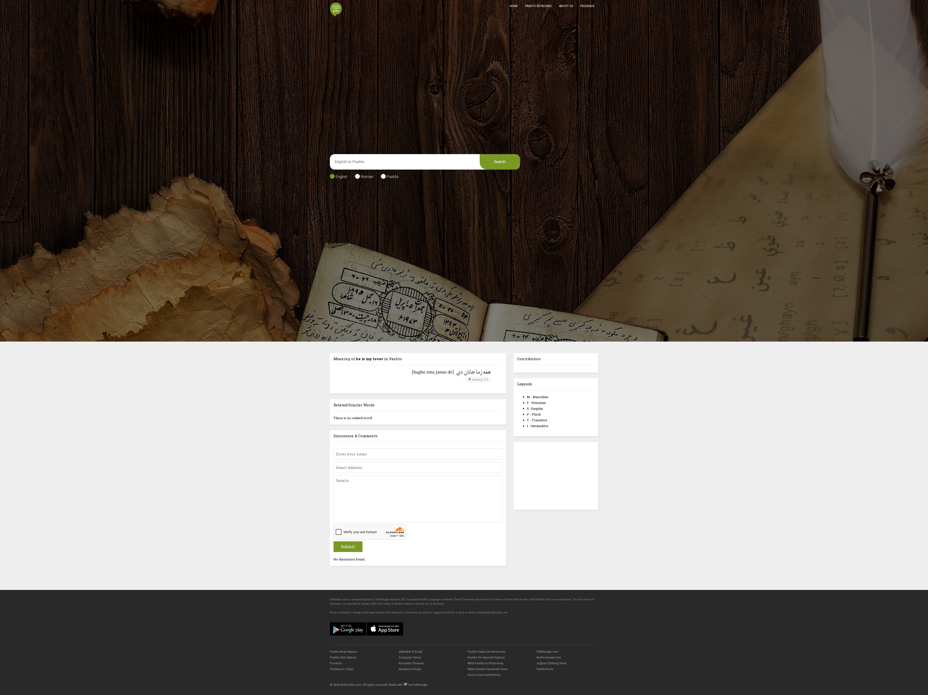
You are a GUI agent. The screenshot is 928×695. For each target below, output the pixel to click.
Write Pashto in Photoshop (485, 663)
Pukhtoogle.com (547, 651)
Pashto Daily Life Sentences (487, 651)
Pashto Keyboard (538, 6)
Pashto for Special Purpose (486, 657)
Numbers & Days (410, 669)
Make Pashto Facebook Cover (488, 669)
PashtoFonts (545, 669)
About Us (566, 6)
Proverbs (336, 663)
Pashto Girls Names (343, 657)
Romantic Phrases (411, 663)
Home (514, 6)
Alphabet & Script (410, 651)
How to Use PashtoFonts (484, 675)
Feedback (587, 6)
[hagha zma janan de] (433, 371)
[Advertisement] (555, 476)
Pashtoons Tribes (342, 669)
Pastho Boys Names (343, 651)
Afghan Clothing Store (551, 663)
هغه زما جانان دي (473, 372)
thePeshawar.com (548, 657)
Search (500, 161)
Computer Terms (410, 657)
